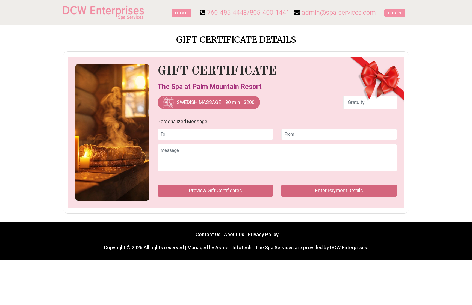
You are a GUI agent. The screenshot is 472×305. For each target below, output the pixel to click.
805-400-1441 (270, 12)
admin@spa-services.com (339, 12)
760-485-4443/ (228, 12)
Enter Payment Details (339, 190)
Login (395, 13)
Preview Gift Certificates (215, 190)
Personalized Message (182, 121)
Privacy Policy (263, 234)
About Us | (236, 234)
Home (181, 13)
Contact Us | (208, 234)
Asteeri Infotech (233, 247)
